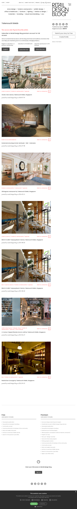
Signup (7, 2)
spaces (27, 91)
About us (21, 2)
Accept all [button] (34, 503)
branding (20, 14)
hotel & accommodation (9, 139)
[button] (20, 499)
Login (3, 2)
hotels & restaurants (25, 9)
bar (3, 284)
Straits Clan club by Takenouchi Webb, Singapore (17, 95)
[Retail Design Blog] (61, 10)
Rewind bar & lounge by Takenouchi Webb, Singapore (18, 380)
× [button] (75, 491)
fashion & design (40, 11)
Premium (37, 2)
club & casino (6, 91)
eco (43, 14)
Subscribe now (24, 50)
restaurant (18, 188)
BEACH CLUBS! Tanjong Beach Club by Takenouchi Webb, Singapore (22, 240)
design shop (17, 328)
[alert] (38, 499)
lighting (30, 11)
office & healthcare (11, 11)
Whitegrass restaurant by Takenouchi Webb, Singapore (19, 191)
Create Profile (63, 37)
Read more (47, 497)
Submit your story (29, 2)
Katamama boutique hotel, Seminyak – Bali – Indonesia (19, 143)
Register (5, 49)
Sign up (38, 472)
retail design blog (12, 97)
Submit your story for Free (64, 33)
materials (11, 14)
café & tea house (7, 328)
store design (11, 9)
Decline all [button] (42, 503)
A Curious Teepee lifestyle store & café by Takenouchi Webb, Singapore (23, 332)
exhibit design (38, 9)
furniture (22, 11)
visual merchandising (32, 14)
